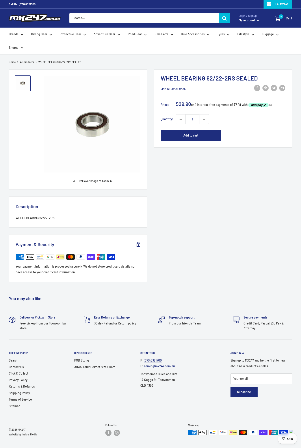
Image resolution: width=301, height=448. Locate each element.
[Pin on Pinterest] (265, 88)
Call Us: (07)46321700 (22, 4)
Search (13, 360)
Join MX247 (281, 4)
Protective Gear (70, 34)
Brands (14, 34)
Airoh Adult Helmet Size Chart (94, 367)
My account (247, 20)
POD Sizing (81, 360)
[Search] (224, 18)
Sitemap (14, 406)
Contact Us (16, 367)
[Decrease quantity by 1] (180, 119)
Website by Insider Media (23, 434)
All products (27, 62)
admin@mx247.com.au (159, 366)
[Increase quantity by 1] (204, 119)
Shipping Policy (19, 393)
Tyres (221, 34)
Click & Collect (18, 373)
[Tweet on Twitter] (274, 88)
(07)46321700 (153, 360)
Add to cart (190, 135)
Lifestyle (243, 34)
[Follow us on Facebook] (108, 433)
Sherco (14, 47)
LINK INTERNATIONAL (173, 88)
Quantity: (167, 119)
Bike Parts (161, 34)
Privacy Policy (18, 380)
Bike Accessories (193, 34)
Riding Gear (39, 34)
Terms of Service (20, 399)
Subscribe (244, 392)
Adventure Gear (104, 34)
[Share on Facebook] (257, 88)
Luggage (268, 34)
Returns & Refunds (22, 386)
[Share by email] (282, 88)
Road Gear (135, 34)
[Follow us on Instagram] (117, 433)
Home (12, 62)
